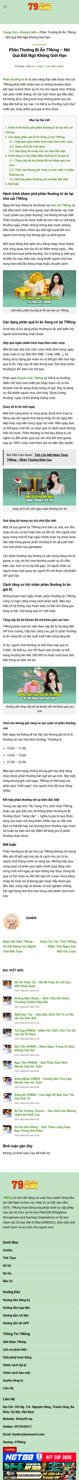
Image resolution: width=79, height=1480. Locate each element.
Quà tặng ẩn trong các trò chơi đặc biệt (37, 151)
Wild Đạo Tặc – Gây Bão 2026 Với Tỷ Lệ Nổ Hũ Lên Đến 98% (43, 1016)
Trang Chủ (10, 32)
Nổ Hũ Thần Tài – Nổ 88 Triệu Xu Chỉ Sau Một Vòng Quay (42, 984)
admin (60, 66)
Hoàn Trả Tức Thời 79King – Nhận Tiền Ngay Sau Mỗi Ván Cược (58, 946)
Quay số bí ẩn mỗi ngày (27, 146)
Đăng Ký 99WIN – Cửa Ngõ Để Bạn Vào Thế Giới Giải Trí (44, 1096)
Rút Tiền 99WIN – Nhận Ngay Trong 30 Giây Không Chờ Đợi (44, 1048)
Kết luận (12, 184)
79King (7, 1198)
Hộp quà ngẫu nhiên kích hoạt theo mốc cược (41, 141)
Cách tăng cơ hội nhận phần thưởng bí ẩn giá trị (37, 155)
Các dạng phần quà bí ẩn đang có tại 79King (35, 137)
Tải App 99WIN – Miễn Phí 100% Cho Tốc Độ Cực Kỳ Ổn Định (45, 1032)
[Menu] (5, 6)
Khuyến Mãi (28, 32)
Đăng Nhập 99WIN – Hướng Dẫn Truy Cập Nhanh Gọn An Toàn (43, 1080)
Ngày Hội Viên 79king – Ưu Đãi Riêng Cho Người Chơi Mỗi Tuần (19, 946)
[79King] (39, 7)
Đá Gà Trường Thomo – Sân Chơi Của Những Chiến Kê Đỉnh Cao (45, 1112)
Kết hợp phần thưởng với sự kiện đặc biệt (38, 179)
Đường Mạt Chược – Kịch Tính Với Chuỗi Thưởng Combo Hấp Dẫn (41, 1000)
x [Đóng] (10, 1449)
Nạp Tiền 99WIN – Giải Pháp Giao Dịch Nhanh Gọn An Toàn (40, 1064)
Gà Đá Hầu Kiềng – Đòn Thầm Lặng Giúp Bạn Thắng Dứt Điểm (42, 1129)
